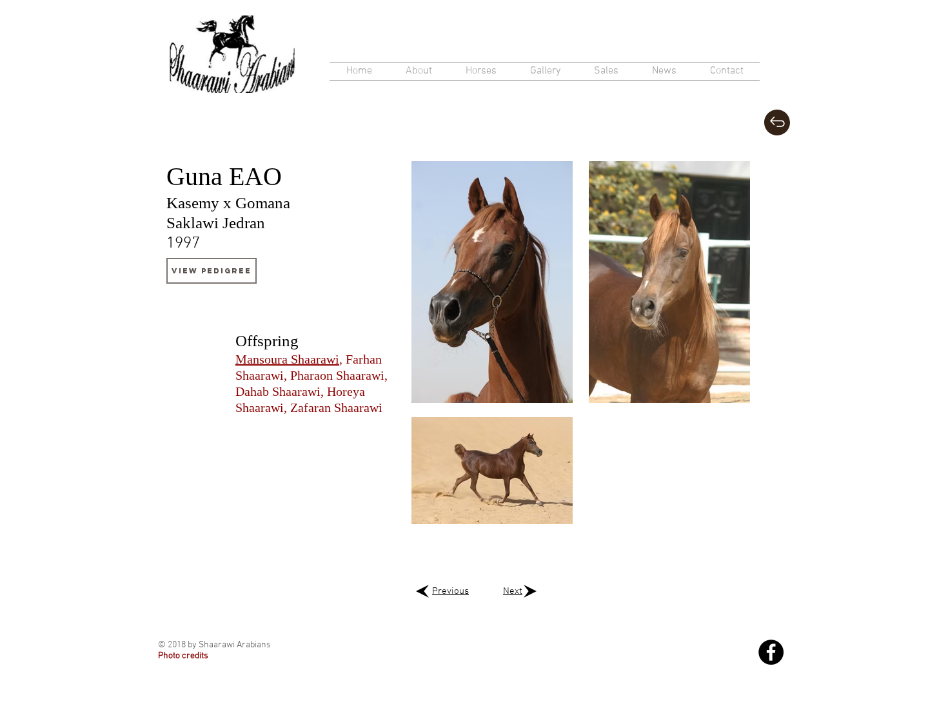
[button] (481, 71)
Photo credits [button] (183, 656)
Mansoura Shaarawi (287, 359)
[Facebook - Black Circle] (771, 652)
